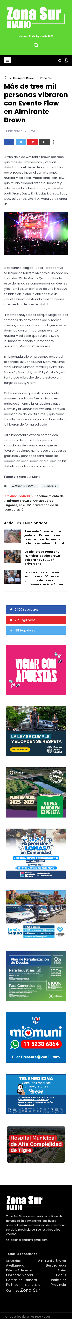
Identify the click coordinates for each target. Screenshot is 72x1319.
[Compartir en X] (21, 142)
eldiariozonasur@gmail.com (29, 1240)
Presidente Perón (34, 1285)
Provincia (58, 1285)
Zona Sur (46, 78)
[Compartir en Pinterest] (32, 142)
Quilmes (12, 1290)
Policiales (58, 1280)
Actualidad (13, 1261)
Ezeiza (61, 1270)
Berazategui (56, 1265)
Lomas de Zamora (21, 1280)
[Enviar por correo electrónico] (44, 142)
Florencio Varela (19, 1275)
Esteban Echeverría (19, 1270)
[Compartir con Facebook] (9, 142)
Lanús (61, 1275)
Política (12, 1285)
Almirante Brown (23, 78)
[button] (7, 60)
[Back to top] (66, 1313)
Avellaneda (15, 1265)
